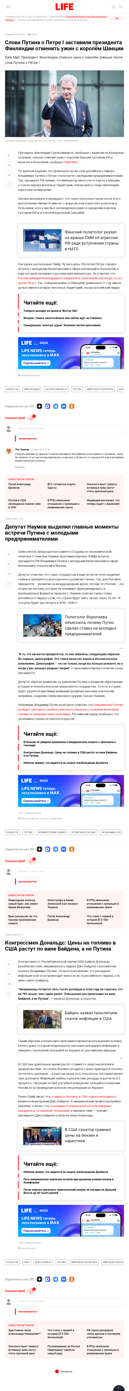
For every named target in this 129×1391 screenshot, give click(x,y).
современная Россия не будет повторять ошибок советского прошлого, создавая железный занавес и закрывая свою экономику (70, 709)
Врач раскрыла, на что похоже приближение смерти (22, 919)
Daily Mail (70, 162)
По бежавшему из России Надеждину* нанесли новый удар (64, 1349)
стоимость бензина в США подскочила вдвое (83, 1096)
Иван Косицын (28, 1248)
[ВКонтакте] (63, 406)
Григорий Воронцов (30, 375)
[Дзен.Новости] (39, 406)
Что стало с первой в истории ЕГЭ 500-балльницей (100, 919)
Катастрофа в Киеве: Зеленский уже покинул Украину (63, 903)
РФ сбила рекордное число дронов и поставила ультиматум (103, 1333)
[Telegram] (55, 406)
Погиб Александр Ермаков (19, 486)
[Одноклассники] (71, 406)
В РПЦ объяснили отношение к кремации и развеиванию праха (63, 503)
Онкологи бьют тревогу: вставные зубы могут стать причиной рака (102, 487)
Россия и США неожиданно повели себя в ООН (24, 503)
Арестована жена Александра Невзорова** (24, 1332)
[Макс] (47, 406)
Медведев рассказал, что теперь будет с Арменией (103, 502)
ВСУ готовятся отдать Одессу (62, 486)
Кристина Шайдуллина (51, 818)
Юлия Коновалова (30, 818)
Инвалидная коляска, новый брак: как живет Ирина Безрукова (23, 903)
